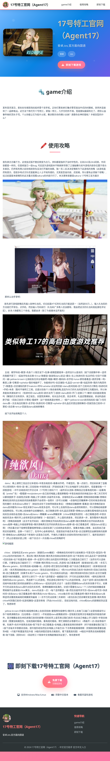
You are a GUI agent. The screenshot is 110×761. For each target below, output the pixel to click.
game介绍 (66, 4)
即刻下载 (101, 4)
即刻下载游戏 (73, 64)
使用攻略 (84, 4)
